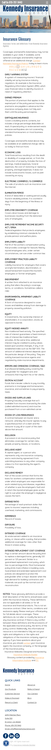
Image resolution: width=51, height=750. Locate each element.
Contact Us (31, 702)
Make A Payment (12, 698)
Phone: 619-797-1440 (13, 725)
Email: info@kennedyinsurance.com (20, 729)
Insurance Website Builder (26, 654)
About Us (31, 685)
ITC (37, 660)
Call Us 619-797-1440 (12, 2)
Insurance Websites (14, 651)
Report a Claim (11, 702)
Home (7, 685)
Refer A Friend (33, 689)
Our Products (10, 689)
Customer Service (12, 694)
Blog (29, 698)
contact (26, 643)
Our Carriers (32, 694)
